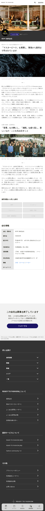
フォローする (14, 34)
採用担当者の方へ (11, 420)
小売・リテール (19, 262)
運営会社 (9, 399)
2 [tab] (24, 83)
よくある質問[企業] (12, 415)
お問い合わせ (10, 487)
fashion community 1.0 (13, 451)
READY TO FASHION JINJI (14, 445)
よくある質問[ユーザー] (13, 410)
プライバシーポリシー (13, 470)
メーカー (27, 262)
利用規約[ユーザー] (12, 476)
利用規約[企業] (11, 481)
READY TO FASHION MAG (14, 440)
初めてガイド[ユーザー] (13, 404)
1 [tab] (22, 83)
